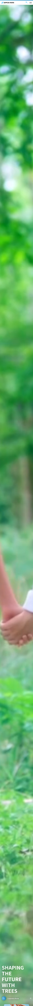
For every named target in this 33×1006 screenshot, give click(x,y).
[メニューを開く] (30, 2)
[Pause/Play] (30, 998)
